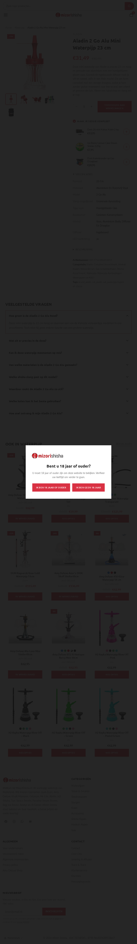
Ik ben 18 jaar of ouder (51, 487)
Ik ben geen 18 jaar (88, 487)
